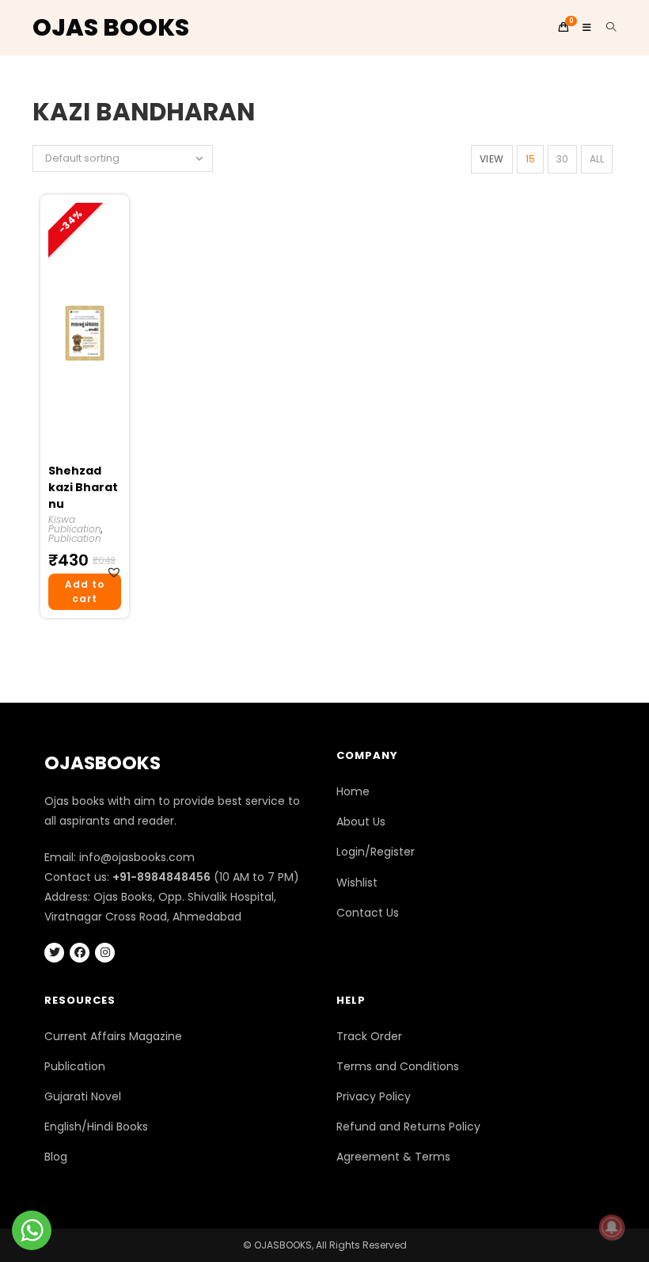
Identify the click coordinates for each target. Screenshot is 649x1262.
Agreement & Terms (393, 1157)
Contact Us (367, 913)
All (597, 159)
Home (353, 791)
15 (530, 159)
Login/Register (375, 852)
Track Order (369, 1036)
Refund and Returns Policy (408, 1126)
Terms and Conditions (397, 1066)
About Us (360, 821)
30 (562, 159)
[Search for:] (605, 27)
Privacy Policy (373, 1096)
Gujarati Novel (82, 1096)
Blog (55, 1157)
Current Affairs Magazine (113, 1036)
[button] (116, 572)
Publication (74, 538)
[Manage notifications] (611, 1227)
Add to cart (84, 591)
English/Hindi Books (96, 1126)
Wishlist (357, 882)
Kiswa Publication (74, 524)
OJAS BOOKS (110, 27)
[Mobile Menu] (582, 27)
